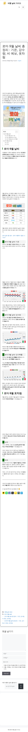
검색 (20, 686)
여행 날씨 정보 (8, 612)
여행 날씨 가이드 (14, 3)
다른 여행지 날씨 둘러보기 (9, 682)
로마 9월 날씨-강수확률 (12, 139)
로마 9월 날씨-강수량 (11, 137)
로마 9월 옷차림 (8, 141)
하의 (8, 144)
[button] (19, 7)
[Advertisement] (14, 26)
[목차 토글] (15, 132)
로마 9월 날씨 (7, 134)
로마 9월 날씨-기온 (10, 135)
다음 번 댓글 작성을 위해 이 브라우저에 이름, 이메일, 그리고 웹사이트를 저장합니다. (14, 667)
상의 (8, 142)
